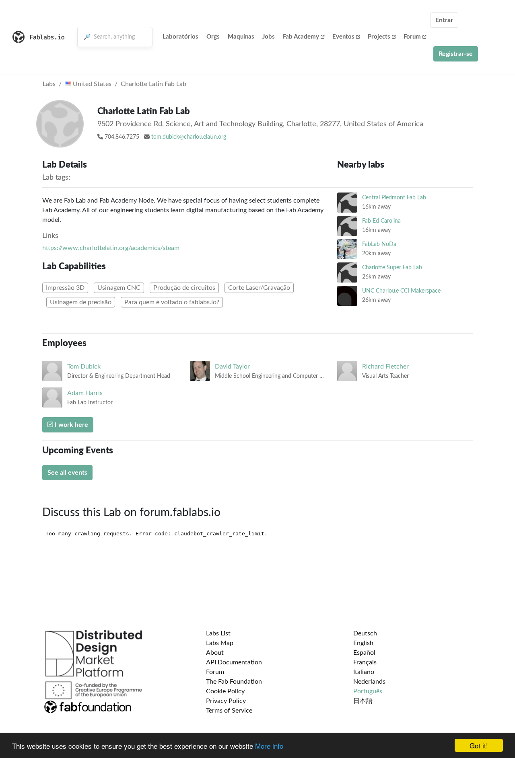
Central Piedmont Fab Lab (394, 198)
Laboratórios (180, 37)
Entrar (444, 20)
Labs (49, 84)
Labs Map (219, 643)
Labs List (218, 633)
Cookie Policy (225, 691)
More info (269, 746)
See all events (67, 472)
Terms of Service (229, 710)
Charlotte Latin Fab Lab (153, 84)
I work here (70, 425)
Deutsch (365, 633)
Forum (412, 37)
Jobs (268, 37)
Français (365, 662)
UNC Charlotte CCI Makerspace (401, 291)
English (363, 643)
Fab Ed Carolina (381, 221)
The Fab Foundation (234, 681)
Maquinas (241, 37)
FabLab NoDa (379, 244)
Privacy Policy (226, 701)
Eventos (343, 37)
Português (367, 691)
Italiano (363, 672)
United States (91, 84)
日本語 (363, 701)
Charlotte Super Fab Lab (392, 267)
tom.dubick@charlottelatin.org (188, 137)
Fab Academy (301, 37)
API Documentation (234, 662)
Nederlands (369, 681)
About (215, 652)
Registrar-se (456, 54)
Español (364, 652)
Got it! (479, 745)
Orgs (213, 37)
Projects (379, 37)
